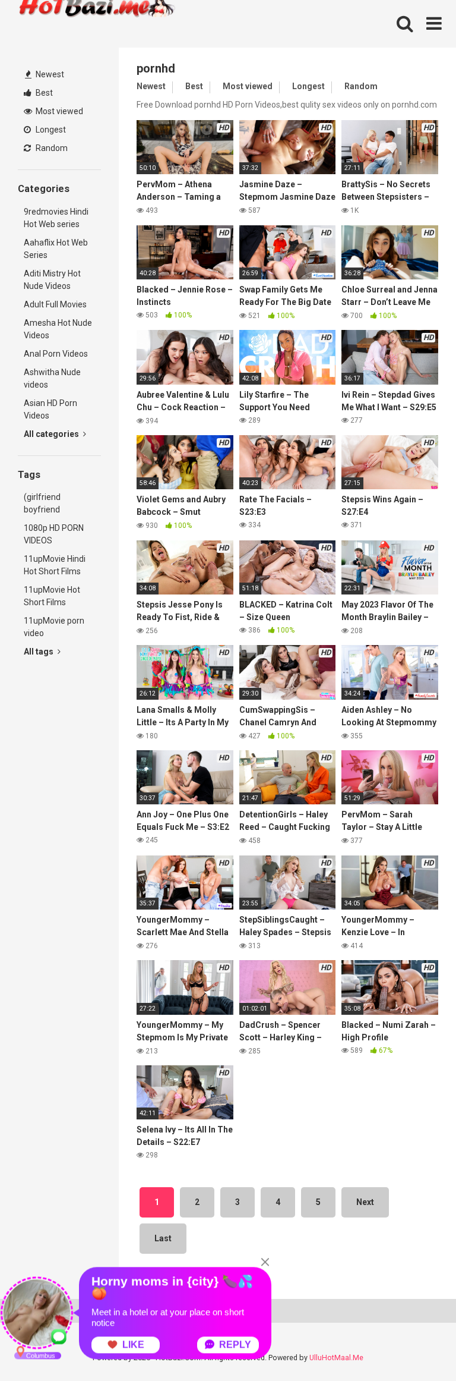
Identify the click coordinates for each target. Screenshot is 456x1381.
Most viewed (58, 111)
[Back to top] (416, 1345)
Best (43, 92)
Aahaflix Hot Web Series (56, 249)
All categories (52, 434)
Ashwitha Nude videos (52, 378)
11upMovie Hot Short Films (52, 596)
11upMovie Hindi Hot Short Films (55, 565)
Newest (49, 74)
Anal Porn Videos (56, 353)
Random (51, 148)
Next (365, 1202)
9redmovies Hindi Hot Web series (56, 218)
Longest (50, 129)
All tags (39, 651)
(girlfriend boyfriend (42, 503)
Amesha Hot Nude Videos (58, 329)
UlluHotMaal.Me (336, 1357)
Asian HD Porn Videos (50, 409)
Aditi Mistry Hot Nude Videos (52, 280)
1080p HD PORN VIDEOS (54, 534)
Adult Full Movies (55, 304)
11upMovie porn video (54, 627)
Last (163, 1238)
